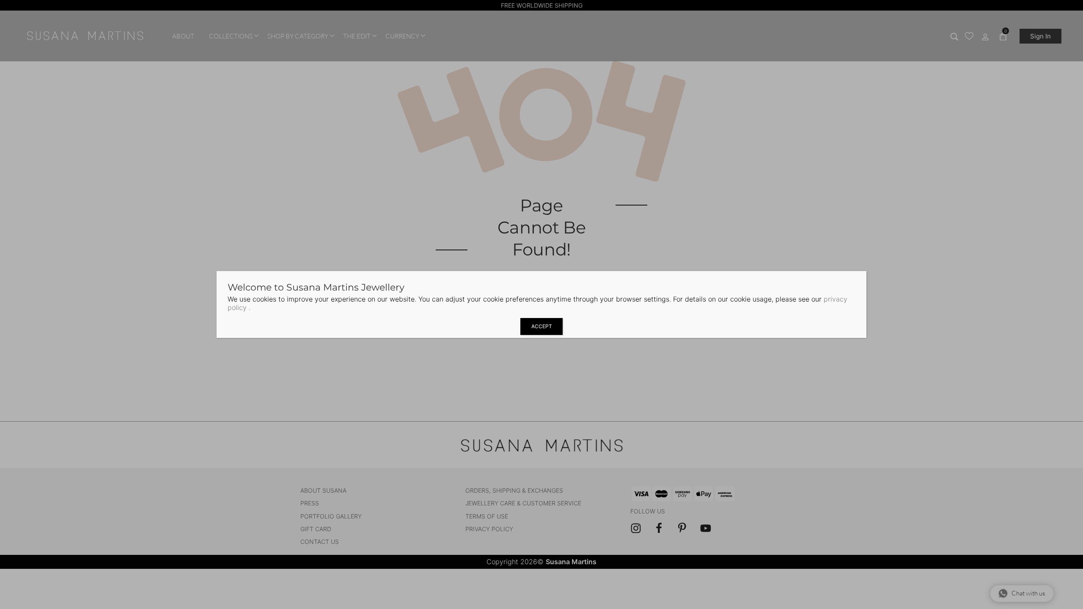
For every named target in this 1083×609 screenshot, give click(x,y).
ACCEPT (541, 326)
